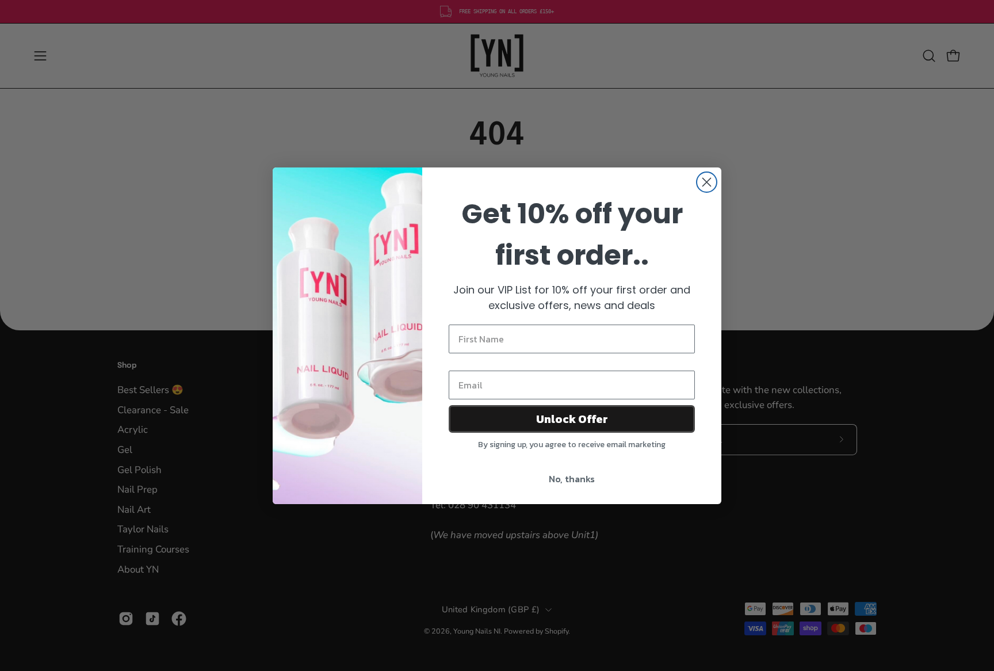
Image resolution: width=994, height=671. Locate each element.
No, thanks (572, 479)
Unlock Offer (572, 419)
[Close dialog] (707, 182)
